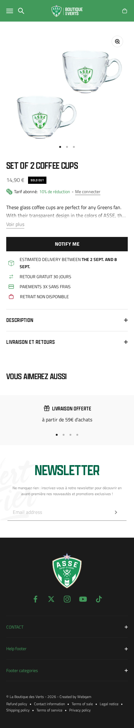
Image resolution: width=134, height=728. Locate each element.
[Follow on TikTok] (99, 599)
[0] (125, 11)
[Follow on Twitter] (51, 599)
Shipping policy (18, 710)
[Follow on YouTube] (83, 599)
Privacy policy (80, 710)
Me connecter (87, 191)
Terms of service (49, 710)
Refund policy (16, 704)
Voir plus (15, 224)
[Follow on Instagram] (67, 599)
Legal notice (109, 704)
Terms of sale (82, 704)
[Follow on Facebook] (35, 599)
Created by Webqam (75, 697)
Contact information (49, 704)
